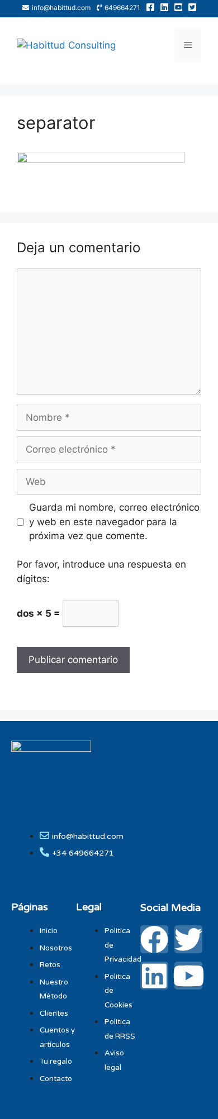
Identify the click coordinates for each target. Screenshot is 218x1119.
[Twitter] (188, 939)
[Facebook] (154, 939)
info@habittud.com (61, 7)
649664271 (122, 7)
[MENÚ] (188, 45)
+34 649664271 (83, 853)
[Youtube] (188, 976)
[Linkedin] (154, 976)
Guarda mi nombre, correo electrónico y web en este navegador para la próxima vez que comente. (114, 521)
